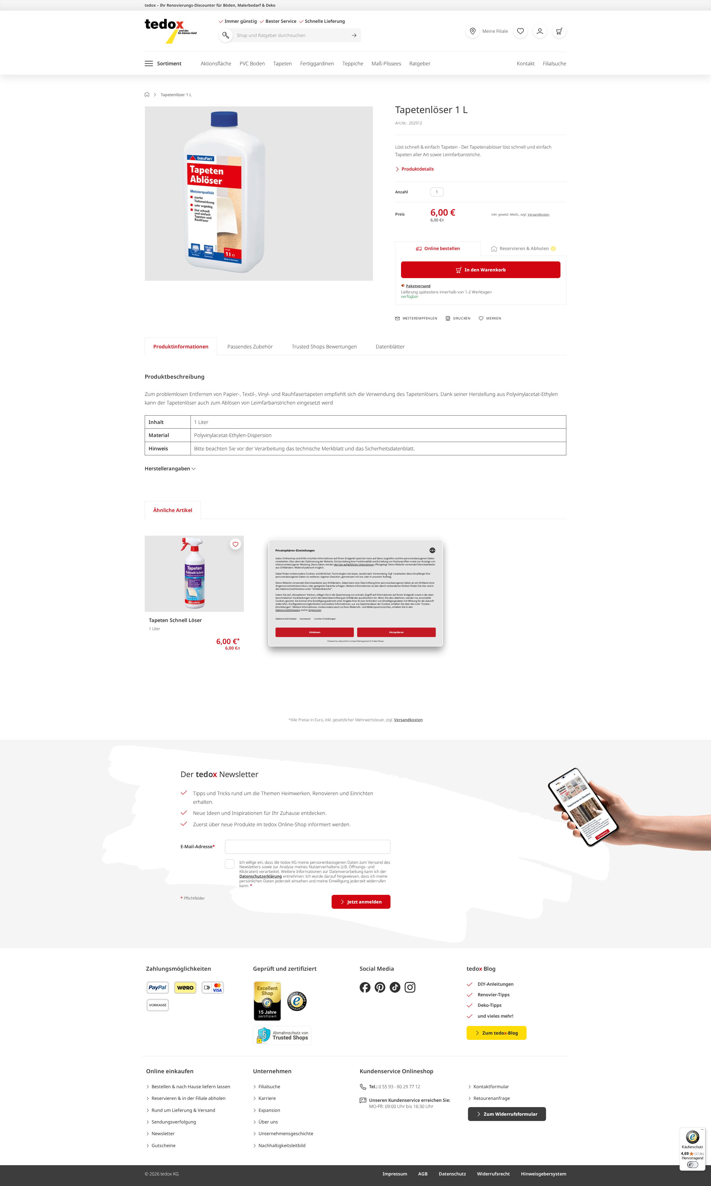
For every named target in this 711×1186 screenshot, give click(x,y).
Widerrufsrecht (493, 1174)
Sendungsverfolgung (174, 1122)
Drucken (461, 318)
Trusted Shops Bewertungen (324, 346)
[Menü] (702, 1130)
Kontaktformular (491, 1086)
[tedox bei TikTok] (395, 987)
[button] (259, 194)
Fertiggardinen (317, 63)
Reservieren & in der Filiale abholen (189, 1098)
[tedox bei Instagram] (410, 987)
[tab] (438, 248)
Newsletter (163, 1133)
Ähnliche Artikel (172, 510)
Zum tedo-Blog (500, 1033)
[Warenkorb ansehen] (559, 31)
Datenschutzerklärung (260, 876)
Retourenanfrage (492, 1098)
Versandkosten (538, 214)
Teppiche (352, 63)
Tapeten (282, 63)
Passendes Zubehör (250, 346)
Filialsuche (554, 63)
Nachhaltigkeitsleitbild (282, 1145)
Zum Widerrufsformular (510, 1114)
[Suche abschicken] (354, 35)
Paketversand (418, 285)
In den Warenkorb (485, 270)
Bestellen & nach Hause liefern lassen (191, 1086)
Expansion (269, 1110)
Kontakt (526, 63)
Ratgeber (419, 63)
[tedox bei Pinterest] (380, 987)
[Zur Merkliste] (520, 31)
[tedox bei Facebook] (365, 987)
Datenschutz (452, 1174)
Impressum (395, 1174)
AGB (423, 1174)
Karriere (267, 1098)
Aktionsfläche (216, 63)
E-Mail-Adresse (198, 846)
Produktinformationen (181, 346)
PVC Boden (252, 63)
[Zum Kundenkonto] (540, 31)
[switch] (692, 1164)
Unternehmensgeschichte (286, 1133)
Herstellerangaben (167, 468)
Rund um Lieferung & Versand (183, 1110)
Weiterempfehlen (420, 318)
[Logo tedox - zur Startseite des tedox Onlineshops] (171, 31)
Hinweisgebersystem (543, 1174)
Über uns (268, 1122)
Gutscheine (164, 1145)
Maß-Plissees (386, 63)
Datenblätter (390, 346)
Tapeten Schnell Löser (175, 620)
